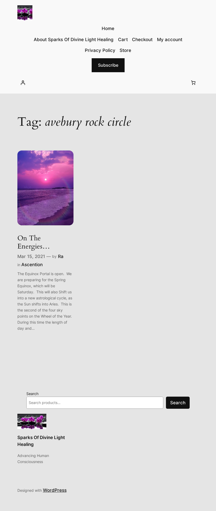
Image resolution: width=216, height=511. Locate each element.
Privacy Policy (100, 50)
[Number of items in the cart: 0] (193, 82)
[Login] (22, 82)
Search (32, 393)
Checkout (142, 39)
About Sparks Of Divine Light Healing (74, 39)
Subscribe (108, 65)
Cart (123, 39)
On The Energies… (33, 242)
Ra (60, 256)
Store (125, 50)
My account (169, 39)
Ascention (32, 264)
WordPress (55, 490)
